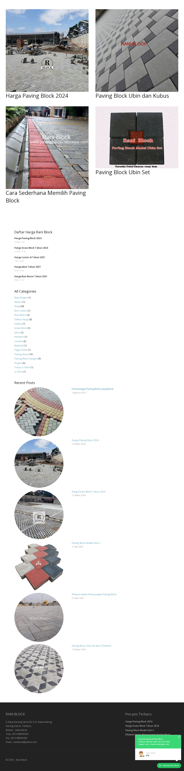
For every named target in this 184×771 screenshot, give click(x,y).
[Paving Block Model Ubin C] (39, 565)
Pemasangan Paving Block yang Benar (93, 388)
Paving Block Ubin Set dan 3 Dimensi (91, 645)
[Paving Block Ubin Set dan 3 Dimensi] (39, 668)
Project (18, 363)
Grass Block (20, 328)
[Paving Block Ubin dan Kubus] (136, 50)
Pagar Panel (20, 349)
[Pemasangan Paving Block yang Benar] (39, 411)
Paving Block (21, 354)
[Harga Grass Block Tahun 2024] (39, 514)
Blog (16, 306)
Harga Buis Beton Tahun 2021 (30, 276)
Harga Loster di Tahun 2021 (29, 257)
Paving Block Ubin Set (122, 172)
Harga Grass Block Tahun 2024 (31, 247)
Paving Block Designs (26, 358)
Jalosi (17, 332)
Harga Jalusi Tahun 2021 (27, 266)
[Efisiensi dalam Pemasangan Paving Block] (39, 617)
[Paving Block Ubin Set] (136, 137)
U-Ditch (18, 371)
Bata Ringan (21, 297)
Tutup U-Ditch (22, 367)
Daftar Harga (21, 319)
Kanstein (19, 336)
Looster (18, 341)
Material (18, 345)
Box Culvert (20, 310)
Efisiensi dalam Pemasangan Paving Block (94, 594)
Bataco (18, 301)
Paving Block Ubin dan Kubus (132, 95)
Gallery (18, 323)
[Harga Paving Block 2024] (47, 50)
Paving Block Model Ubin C (86, 543)
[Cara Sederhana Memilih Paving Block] (47, 147)
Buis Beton (20, 315)
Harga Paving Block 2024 (37, 95)
